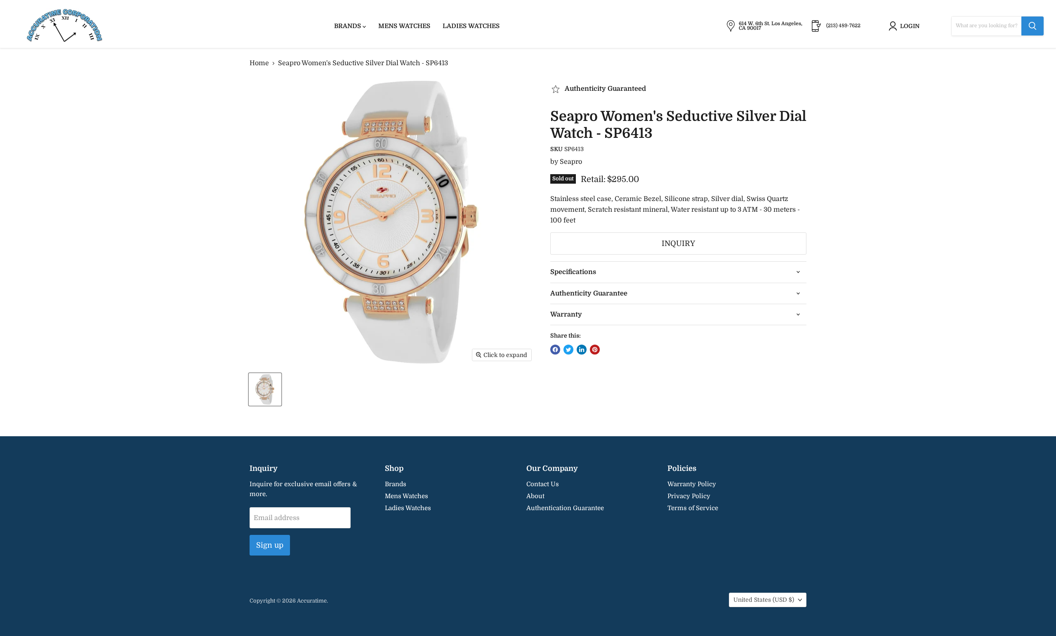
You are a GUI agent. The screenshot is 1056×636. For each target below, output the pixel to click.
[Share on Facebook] (555, 350)
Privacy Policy (688, 496)
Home (259, 63)
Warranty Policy (691, 484)
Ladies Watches (471, 26)
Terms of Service (692, 508)
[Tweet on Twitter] (568, 350)
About (535, 496)
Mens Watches (404, 26)
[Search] (1032, 26)
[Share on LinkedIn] (582, 350)
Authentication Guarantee (565, 508)
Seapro (571, 162)
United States (763, 599)
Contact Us (542, 484)
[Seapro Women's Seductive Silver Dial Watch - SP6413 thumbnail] (265, 389)
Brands (348, 26)
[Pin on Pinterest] (595, 350)
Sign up (269, 545)
